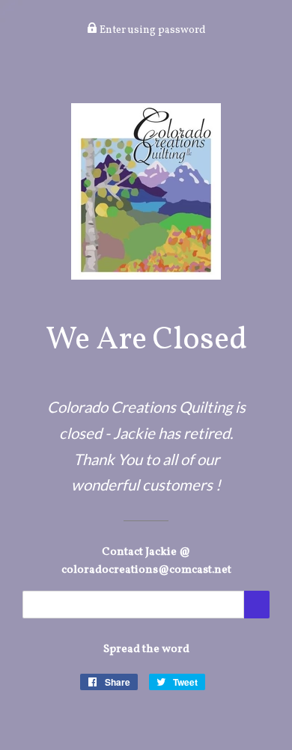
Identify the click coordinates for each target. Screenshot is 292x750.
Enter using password (151, 30)
